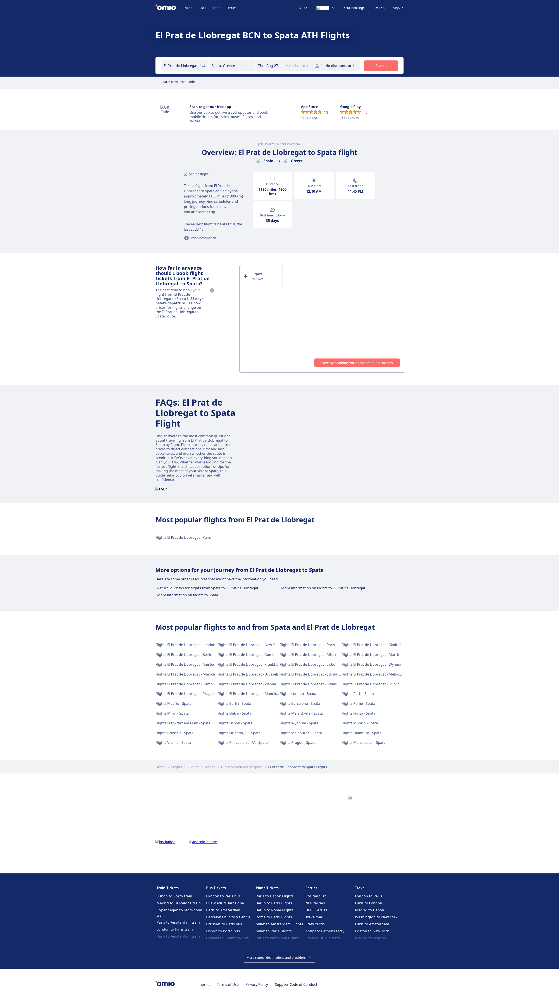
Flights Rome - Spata (358, 703)
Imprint (203, 984)
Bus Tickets (216, 887)
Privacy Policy (257, 984)
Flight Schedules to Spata (241, 767)
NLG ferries (315, 903)
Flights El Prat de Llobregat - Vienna (246, 684)
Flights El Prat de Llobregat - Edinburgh (312, 674)
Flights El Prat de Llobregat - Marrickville (375, 654)
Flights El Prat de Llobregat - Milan (308, 654)
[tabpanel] (322, 329)
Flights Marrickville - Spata (301, 713)
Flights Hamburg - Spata (361, 732)
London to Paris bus (223, 896)
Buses (201, 8)
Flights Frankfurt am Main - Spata (182, 723)
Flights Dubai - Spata (234, 713)
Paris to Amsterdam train (178, 922)
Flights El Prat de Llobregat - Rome (245, 654)
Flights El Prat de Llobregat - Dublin (371, 684)
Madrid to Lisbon (369, 910)
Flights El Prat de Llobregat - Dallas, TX (311, 684)
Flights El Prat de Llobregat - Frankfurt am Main (256, 664)
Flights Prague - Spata (298, 742)
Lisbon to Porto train (174, 896)
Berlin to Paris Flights (274, 903)
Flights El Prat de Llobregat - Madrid (371, 644)
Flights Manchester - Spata (363, 742)
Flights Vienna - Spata (173, 742)
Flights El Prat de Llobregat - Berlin (183, 654)
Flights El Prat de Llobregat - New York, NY (252, 644)
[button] (270, 65)
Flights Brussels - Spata (174, 732)
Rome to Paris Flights (274, 917)
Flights (216, 8)
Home (160, 767)
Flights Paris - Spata (358, 693)
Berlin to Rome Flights (274, 910)
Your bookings (354, 8)
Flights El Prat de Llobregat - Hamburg (187, 684)
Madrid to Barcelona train (179, 903)
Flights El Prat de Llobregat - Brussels (248, 674)
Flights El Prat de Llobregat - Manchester (251, 693)
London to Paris (368, 896)
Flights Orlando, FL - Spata (239, 732)
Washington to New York (376, 917)
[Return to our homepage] (169, 7)
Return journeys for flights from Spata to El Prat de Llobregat (207, 588)
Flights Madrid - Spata (173, 703)
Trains (187, 8)
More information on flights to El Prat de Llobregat (323, 588)
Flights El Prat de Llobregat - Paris (183, 537)
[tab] (261, 276)
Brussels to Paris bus (224, 924)
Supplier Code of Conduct (296, 984)
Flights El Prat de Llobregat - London (185, 644)
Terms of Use (228, 984)
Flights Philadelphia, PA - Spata (242, 742)
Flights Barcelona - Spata (300, 703)
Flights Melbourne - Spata (301, 732)
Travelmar (314, 917)
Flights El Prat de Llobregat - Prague (185, 693)
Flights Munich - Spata (360, 723)
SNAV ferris (315, 924)
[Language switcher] (325, 7)
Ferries (231, 8)
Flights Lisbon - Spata (234, 723)
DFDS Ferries (316, 910)
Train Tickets (168, 887)
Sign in (398, 8)
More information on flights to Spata (187, 595)
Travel (360, 887)
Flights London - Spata (298, 693)
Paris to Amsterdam (223, 910)
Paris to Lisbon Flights (274, 896)
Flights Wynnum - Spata (299, 723)
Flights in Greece (201, 767)
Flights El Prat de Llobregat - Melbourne (374, 674)
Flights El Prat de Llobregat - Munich (185, 674)
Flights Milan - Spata (172, 713)
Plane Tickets (267, 887)
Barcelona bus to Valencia (228, 917)
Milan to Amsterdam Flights (279, 924)
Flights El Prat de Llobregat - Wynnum (373, 664)
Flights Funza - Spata (358, 713)
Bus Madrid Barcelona (225, 903)
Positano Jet (315, 896)
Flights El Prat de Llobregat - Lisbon (309, 664)
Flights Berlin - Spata (234, 703)
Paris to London (368, 903)
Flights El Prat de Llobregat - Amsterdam (188, 664)
